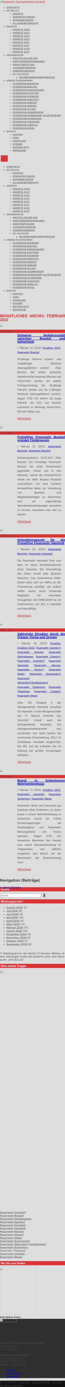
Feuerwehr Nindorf (25, 106)
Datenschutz (21, 147)
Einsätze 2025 (21, 32)
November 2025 (16, 937)
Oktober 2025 (15, 941)
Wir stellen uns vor (25, 58)
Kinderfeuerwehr (24, 71)
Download (19, 141)
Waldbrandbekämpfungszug (37, 77)
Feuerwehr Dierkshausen (28, 90)
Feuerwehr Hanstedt (26, 99)
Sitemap (18, 144)
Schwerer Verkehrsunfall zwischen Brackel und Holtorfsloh (41, 338)
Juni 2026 (12, 914)
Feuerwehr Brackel (25, 87)
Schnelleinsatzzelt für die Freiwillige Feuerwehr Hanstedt (41, 541)
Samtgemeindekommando (29, 61)
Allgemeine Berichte (25, 23)
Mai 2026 (12, 917)
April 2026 (12, 920)
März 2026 (13, 924)
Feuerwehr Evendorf (26, 96)
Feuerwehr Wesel (24, 128)
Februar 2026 (14, 927)
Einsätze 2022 (21, 42)
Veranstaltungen (24, 17)
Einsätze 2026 (21, 29)
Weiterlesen (24, 418)
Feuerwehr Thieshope (26, 121)
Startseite (13, 7)
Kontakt (18, 134)
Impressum (19, 150)
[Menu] (4, 158)
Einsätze (18, 13)
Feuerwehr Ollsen (24, 109)
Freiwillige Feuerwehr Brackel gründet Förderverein (41, 438)
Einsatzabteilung (24, 64)
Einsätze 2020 (21, 48)
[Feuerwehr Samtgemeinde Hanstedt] (22, 1)
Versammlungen (23, 20)
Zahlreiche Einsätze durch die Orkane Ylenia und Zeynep (41, 635)
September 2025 (16, 944)
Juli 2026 (12, 910)
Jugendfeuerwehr (24, 67)
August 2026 (14, 907)
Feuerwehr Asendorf (26, 83)
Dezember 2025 (16, 934)
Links (16, 137)
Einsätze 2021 (21, 45)
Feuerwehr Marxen (25, 102)
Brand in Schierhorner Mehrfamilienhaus (41, 782)
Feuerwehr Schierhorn (27, 118)
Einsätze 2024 (21, 36)
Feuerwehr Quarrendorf (28, 112)
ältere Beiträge (10, 887)
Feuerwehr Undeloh (25, 125)
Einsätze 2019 (21, 52)
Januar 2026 (14, 931)
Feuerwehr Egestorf (26, 93)
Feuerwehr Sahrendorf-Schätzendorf (37, 115)
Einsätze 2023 (21, 39)
